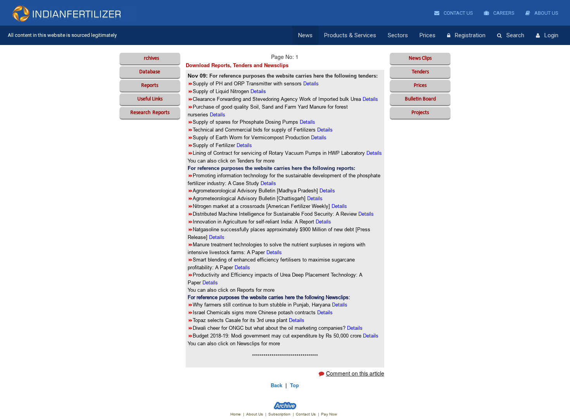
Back (276, 385)
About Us (545, 13)
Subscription (279, 414)
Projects (420, 113)
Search (515, 35)
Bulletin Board (420, 99)
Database (149, 72)
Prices (427, 35)
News (305, 35)
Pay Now (329, 414)
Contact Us (457, 13)
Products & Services (350, 35)
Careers (503, 13)
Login (551, 35)
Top (294, 385)
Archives (150, 58)
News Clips (420, 58)
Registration (470, 35)
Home (235, 414)
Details (268, 183)
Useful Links (149, 99)
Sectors (398, 35)
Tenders (420, 72)
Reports (149, 85)
